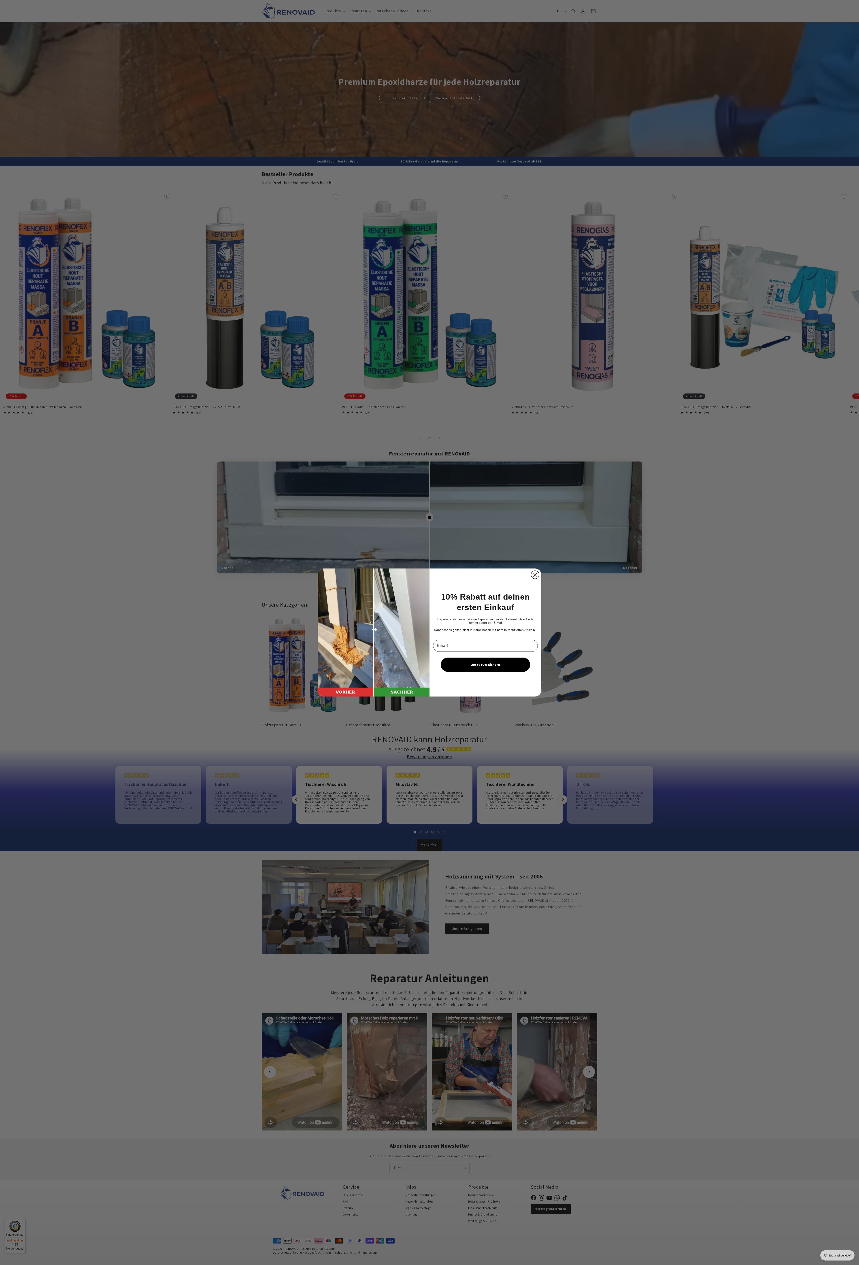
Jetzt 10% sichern (485, 664)
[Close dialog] (535, 575)
